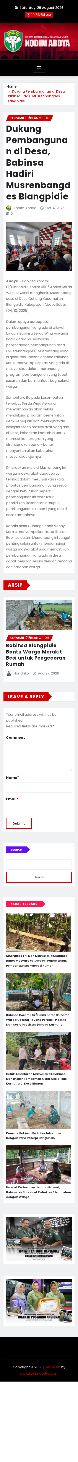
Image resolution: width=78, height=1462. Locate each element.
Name (12, 777)
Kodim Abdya (25, 208)
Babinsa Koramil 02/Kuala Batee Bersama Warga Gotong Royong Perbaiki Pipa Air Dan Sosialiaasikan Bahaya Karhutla (38, 1020)
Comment (15, 737)
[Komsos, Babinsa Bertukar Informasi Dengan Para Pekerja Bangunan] (38, 1110)
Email (12, 799)
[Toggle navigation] (39, 68)
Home (11, 86)
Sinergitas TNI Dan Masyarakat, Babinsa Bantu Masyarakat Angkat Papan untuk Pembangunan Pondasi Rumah (37, 960)
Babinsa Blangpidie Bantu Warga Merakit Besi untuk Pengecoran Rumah (36, 655)
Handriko (21, 673)
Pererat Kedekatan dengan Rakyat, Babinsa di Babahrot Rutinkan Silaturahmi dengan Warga (38, 1192)
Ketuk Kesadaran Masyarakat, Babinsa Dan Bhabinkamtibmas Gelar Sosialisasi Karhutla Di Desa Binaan (36, 1079)
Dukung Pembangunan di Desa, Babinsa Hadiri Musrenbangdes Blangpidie (36, 96)
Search (16, 850)
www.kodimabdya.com (39, 1373)
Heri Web (52, 1367)
